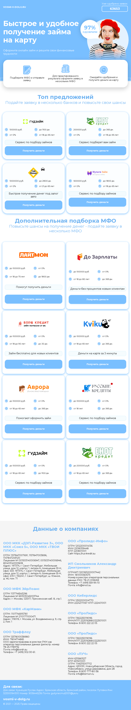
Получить (34, 150)
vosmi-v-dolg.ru (14, 7)
